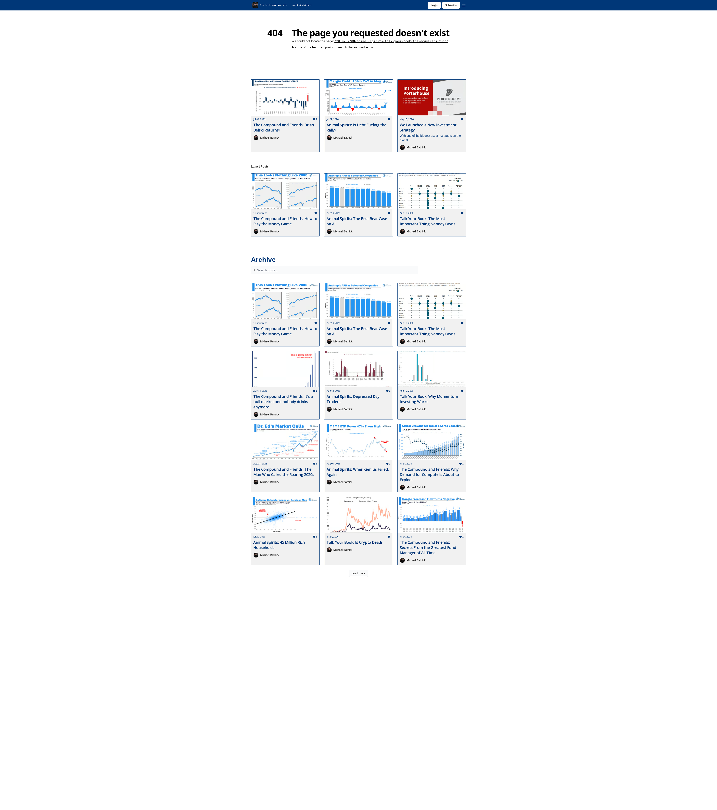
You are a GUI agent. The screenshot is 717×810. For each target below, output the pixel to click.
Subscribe (451, 5)
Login (434, 5)
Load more (358, 573)
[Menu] (464, 4)
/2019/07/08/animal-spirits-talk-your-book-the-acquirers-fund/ (391, 41)
